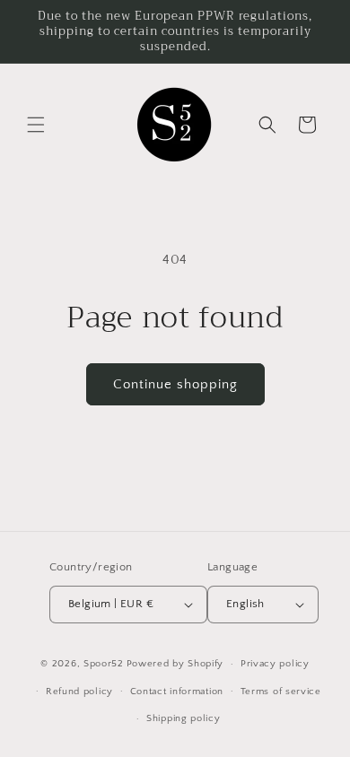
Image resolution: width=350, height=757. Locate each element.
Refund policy (79, 691)
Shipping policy (183, 718)
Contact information (176, 691)
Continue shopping (175, 384)
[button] (36, 124)
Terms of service (281, 691)
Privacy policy (275, 663)
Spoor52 (103, 663)
